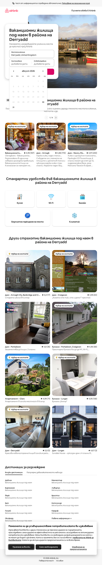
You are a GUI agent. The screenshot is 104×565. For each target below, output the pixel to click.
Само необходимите (48, 547)
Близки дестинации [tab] (14, 472)
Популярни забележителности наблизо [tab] (44, 472)
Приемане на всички (21, 547)
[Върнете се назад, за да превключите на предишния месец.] (13, 71)
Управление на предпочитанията (78, 548)
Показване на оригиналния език (76, 3)
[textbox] (20, 63)
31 (13, 107)
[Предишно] (46, 118)
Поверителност (46, 561)
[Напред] (56, 118)
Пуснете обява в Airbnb (83, 10)
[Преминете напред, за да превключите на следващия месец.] (43, 71)
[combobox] (31, 55)
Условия (59, 561)
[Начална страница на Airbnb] (11, 11)
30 (43, 102)
